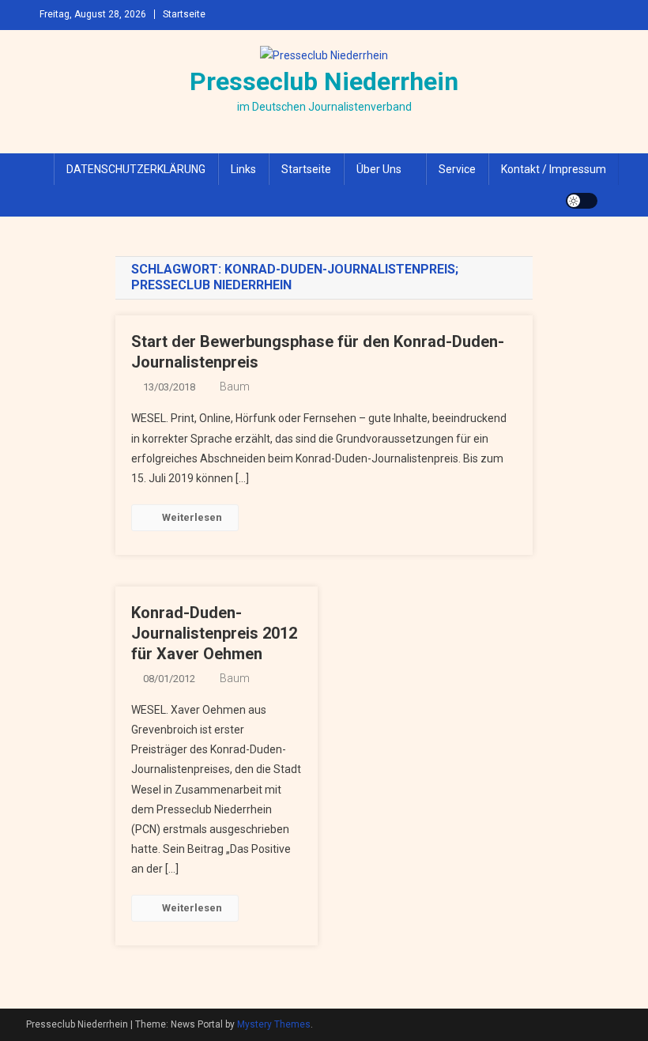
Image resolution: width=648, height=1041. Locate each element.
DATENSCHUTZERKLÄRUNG (135, 169)
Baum (235, 386)
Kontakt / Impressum (553, 169)
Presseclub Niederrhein (324, 81)
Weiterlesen (192, 517)
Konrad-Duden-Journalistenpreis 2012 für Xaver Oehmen (214, 633)
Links (243, 169)
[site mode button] (581, 201)
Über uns (378, 169)
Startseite (184, 14)
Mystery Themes (274, 1024)
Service (457, 169)
